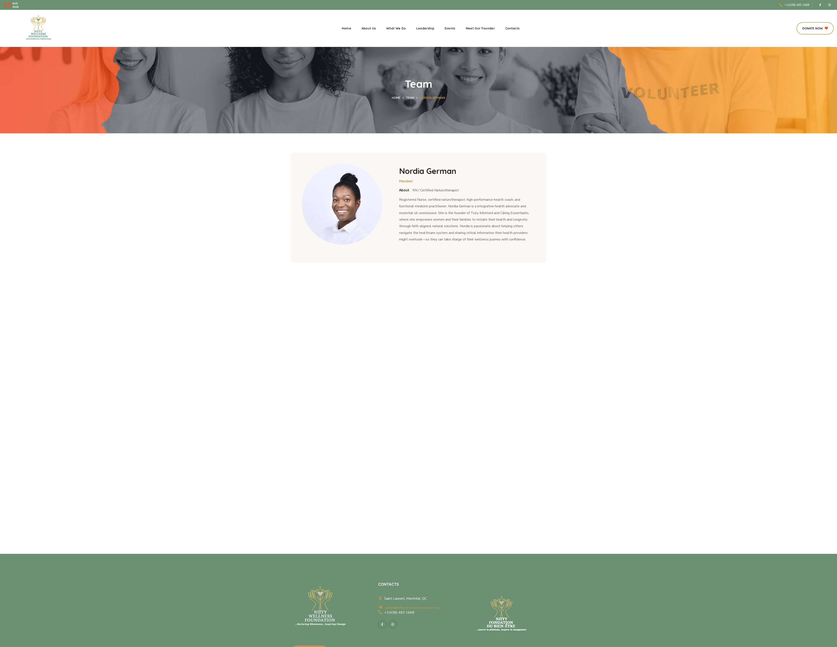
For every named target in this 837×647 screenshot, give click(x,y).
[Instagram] (829, 5)
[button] (815, 28)
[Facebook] (820, 5)
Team (410, 98)
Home (396, 98)
